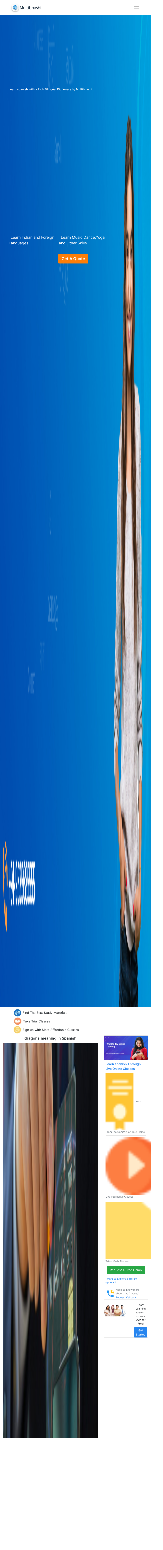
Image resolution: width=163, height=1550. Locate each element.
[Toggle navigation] (136, 8)
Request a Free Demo (126, 1270)
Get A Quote (73, 258)
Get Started (140, 1332)
